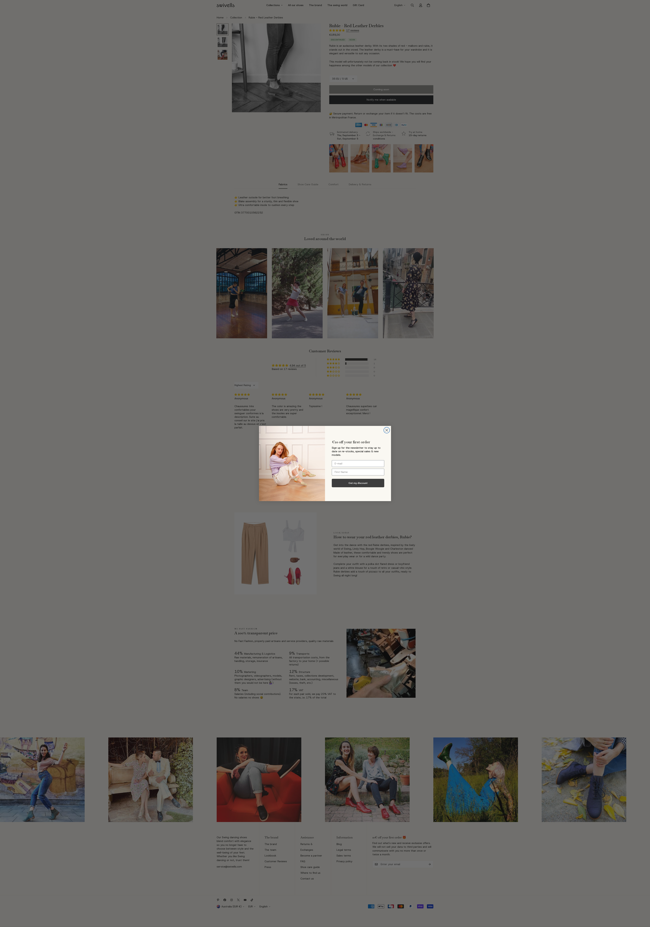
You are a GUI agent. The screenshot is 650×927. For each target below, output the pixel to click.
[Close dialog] (387, 430)
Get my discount (358, 483)
